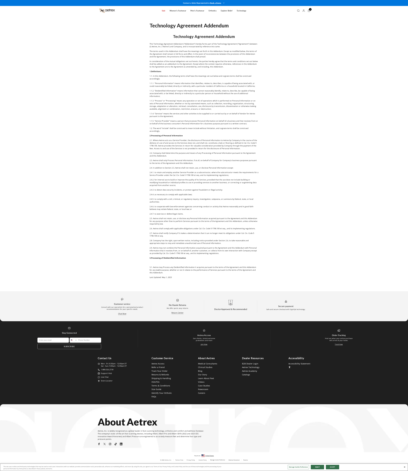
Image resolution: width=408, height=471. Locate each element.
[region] (204, 467)
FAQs (154, 396)
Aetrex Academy (249, 371)
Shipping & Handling (161, 378)
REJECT (317, 467)
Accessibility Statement (299, 363)
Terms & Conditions (161, 385)
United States (209, 456)
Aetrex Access (158, 363)
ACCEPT (332, 467)
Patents (245, 460)
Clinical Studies (205, 367)
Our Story (202, 374)
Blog (200, 371)
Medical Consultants (207, 363)
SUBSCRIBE (69, 346)
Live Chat (105, 377)
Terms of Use (179, 460)
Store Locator (107, 381)
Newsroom (203, 389)
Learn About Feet (206, 378)
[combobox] (73, 340)
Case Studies (204, 385)
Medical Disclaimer (234, 460)
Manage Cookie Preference (217, 460)
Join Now (204, 344)
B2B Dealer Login (250, 363)
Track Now (339, 344)
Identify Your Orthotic (162, 393)
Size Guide (156, 389)
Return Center (177, 313)
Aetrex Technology (250, 367)
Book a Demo (215, 3)
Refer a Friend (158, 367)
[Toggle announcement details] (224, 3)
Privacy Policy (191, 460)
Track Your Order (160, 371)
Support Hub (106, 373)
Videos (201, 382)
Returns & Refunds (160, 374)
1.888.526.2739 (107, 369)
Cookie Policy (203, 460)
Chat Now (122, 314)
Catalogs (246, 374)
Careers (201, 393)
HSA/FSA (155, 382)
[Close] (404, 467)
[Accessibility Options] (289, 367)
